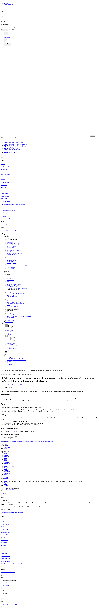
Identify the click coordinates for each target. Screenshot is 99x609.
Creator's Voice (10, 347)
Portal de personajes (12, 254)
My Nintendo (10, 361)
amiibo (8, 305)
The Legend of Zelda (6, 174)
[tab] (49, 439)
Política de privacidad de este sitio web (43, 441)
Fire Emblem (4, 169)
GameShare (10, 282)
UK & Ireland (7, 471)
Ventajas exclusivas (11, 319)
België (5, 444)
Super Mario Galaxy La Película (15, 358)
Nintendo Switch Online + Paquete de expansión (19, 316)
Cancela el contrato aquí (37, 443)
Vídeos (8, 333)
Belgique (6, 455)
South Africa (7, 464)
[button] (51, 235)
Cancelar (3, 483)
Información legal (15, 443)
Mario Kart (3, 187)
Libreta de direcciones (9, 4)
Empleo (9, 362)
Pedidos (6, 3)
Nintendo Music (11, 320)
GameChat (9, 281)
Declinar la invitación (6, 512)
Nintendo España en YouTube (8, 210)
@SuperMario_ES (5, 201)
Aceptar (7, 483)
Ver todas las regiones (9, 466)
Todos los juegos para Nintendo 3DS (13, 148)
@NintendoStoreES (5, 196)
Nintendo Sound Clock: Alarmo (14, 302)
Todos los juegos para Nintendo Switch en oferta (15, 147)
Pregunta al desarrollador (13, 346)
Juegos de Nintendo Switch (13, 245)
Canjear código (10, 268)
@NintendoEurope (5, 198)
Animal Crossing (5, 182)
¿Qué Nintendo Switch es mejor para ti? (16, 298)
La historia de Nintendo (12, 306)
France (5, 450)
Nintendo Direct (11, 343)
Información (10, 242)
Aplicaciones (10, 330)
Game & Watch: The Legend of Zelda (16, 303)
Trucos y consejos (11, 348)
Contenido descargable (12, 251)
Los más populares (11, 263)
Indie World (10, 344)
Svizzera (6, 485)
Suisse (5, 469)
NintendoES (4, 216)
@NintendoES (4, 193)
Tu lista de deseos (11, 267)
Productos (9, 331)
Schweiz (6, 482)
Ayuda (2, 384)
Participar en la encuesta (17, 512)
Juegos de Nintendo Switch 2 (14, 243)
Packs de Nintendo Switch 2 (14, 287)
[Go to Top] (49, 366)
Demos (8, 249)
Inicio (5, 2)
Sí (7, 493)
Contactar (67, 443)
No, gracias (3, 493)
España (5, 448)
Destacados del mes (11, 260)
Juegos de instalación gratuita (14, 250)
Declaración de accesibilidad (58, 443)
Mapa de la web (11, 364)
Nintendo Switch (5, 166)
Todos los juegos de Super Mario (12, 149)
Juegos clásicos (10, 317)
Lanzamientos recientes (12, 246)
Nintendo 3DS (4, 171)
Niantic (13, 431)
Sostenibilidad (47, 443)
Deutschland (7, 447)
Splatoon (3, 179)
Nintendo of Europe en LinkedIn (9, 230)
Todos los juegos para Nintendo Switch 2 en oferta (16, 144)
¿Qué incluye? (10, 315)
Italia (5, 452)
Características (10, 280)
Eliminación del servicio (25, 443)
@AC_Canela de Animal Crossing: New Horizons (13, 204)
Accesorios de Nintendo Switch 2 (15, 285)
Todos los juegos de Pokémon (11, 152)
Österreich (6, 478)
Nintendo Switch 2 (18, 384)
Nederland (6, 477)
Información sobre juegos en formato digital (17, 265)
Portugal (6, 466)
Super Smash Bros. (5, 177)
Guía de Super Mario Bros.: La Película (16, 360)
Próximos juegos (11, 247)
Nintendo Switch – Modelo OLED (15, 293)
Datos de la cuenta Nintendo (11, 6)
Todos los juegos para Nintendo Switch (13, 145)
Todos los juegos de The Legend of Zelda (14, 151)
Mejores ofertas (10, 261)
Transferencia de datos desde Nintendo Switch (18, 288)
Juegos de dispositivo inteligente (15, 253)
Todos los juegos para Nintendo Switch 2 (14, 142)
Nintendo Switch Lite (12, 296)
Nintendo (3, 164)
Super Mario (4, 185)
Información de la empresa (22, 441)
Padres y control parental (7, 441)
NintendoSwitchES (5, 218)
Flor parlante (10, 300)
